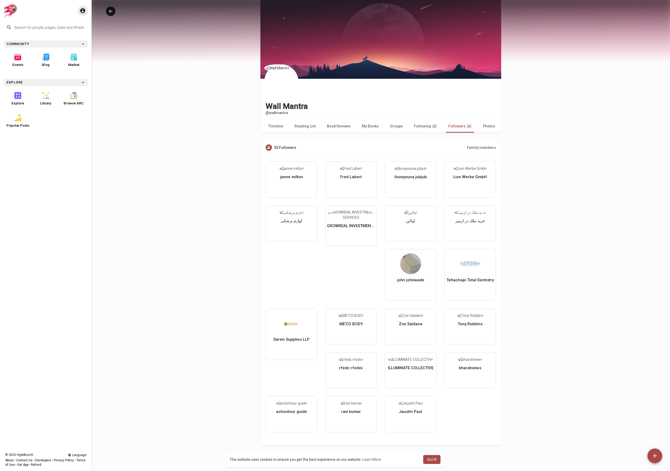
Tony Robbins (470, 324)
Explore (18, 103)
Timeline (275, 126)
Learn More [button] (371, 459)
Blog (45, 65)
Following (425, 126)
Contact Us (24, 460)
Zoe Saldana (410, 324)
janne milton (291, 177)
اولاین (410, 220)
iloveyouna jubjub (410, 177)
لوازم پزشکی (291, 220)
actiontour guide (291, 411)
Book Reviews (339, 126)
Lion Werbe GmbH (470, 177)
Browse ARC (74, 103)
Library (45, 103)
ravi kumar (351, 411)
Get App (22, 465)
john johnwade (410, 280)
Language (78, 455)
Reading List (305, 126)
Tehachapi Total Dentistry (470, 280)
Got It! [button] (432, 459)
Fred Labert (351, 177)
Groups (396, 126)
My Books (370, 126)
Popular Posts (18, 125)
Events (17, 65)
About (9, 460)
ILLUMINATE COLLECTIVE (410, 368)
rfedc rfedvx (351, 368)
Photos (489, 126)
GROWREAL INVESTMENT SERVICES (351, 225)
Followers (459, 126)
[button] (46, 27)
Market (73, 65)
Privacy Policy (64, 460)
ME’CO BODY (351, 324)
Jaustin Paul (410, 411)
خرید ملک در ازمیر (470, 220)
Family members (481, 147)
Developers (43, 460)
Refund (36, 465)
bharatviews (470, 368)
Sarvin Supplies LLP (291, 339)
